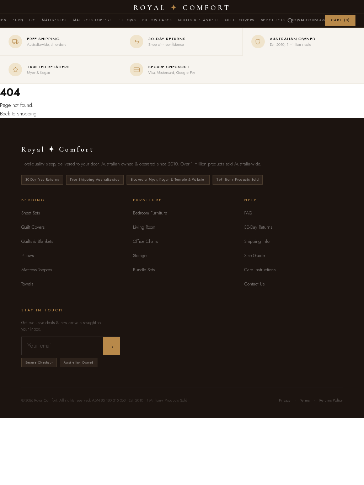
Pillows (127, 20)
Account (311, 20)
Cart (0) (340, 20)
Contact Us (254, 283)
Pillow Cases (157, 20)
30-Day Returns (258, 227)
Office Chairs (145, 241)
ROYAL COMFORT (182, 7)
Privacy (284, 400)
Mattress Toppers (92, 20)
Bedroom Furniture (150, 212)
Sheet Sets (273, 20)
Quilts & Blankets (198, 20)
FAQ (248, 212)
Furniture (24, 20)
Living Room (144, 227)
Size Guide (254, 255)
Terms (305, 400)
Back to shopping (18, 114)
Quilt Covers (240, 20)
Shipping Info (256, 241)
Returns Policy (331, 400)
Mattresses (54, 20)
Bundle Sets (144, 269)
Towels (27, 283)
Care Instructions (259, 269)
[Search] (290, 20)
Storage (139, 255)
